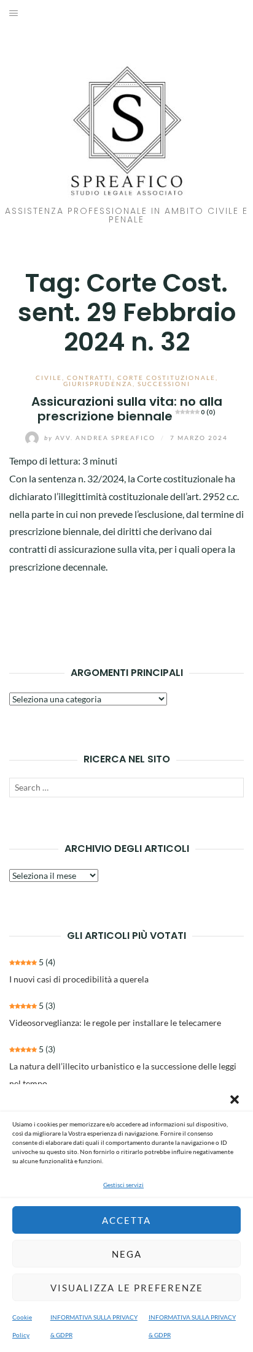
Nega (127, 1253)
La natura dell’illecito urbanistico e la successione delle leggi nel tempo (122, 1074)
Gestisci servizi (123, 1184)
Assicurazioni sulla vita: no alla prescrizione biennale (126, 408)
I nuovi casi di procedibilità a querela (79, 979)
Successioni (164, 383)
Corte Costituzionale (166, 377)
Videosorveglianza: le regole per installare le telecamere (115, 1022)
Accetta (126, 1220)
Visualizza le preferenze (126, 1287)
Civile (49, 377)
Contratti (89, 377)
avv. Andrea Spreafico (101, 437)
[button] (234, 1099)
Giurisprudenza (98, 383)
